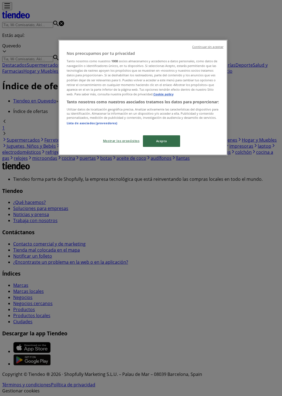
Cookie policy (163, 94)
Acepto (161, 141)
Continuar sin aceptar (207, 47)
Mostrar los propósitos (121, 141)
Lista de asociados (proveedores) (92, 123)
